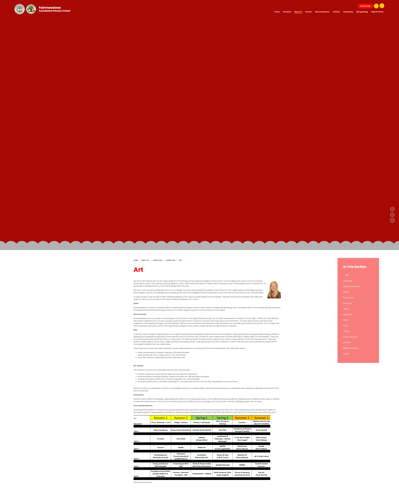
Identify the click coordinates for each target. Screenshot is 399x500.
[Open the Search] (376, 6)
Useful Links (365, 6)
